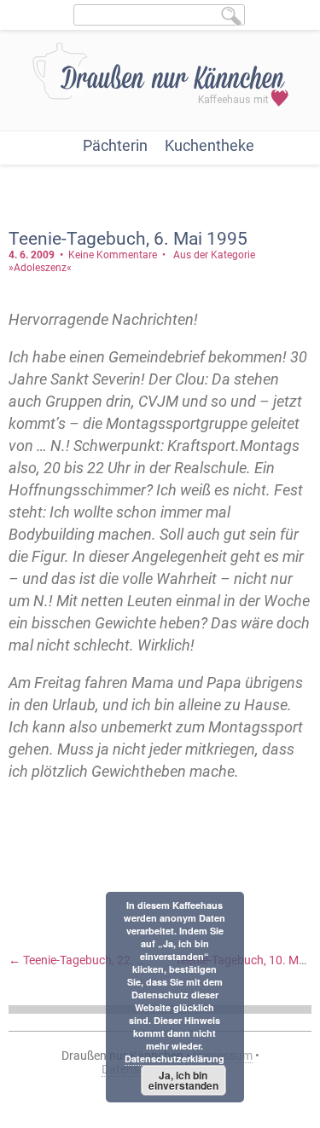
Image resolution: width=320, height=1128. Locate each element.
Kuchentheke (209, 145)
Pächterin (115, 145)
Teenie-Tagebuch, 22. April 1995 (99, 960)
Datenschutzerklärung (174, 1058)
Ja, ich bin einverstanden (183, 1080)
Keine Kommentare (112, 255)
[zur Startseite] (160, 82)
